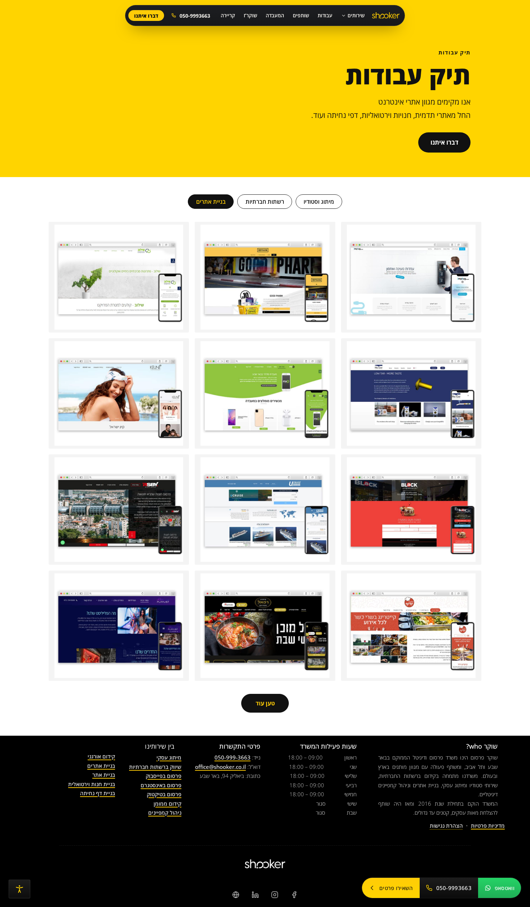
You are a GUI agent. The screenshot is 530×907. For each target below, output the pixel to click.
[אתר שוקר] (236, 895)
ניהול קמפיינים (164, 812)
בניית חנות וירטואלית (91, 784)
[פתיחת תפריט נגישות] (19, 889)
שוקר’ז (250, 15)
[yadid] (411, 626)
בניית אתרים (211, 202)
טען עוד (265, 703)
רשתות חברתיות (265, 202)
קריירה (228, 15)
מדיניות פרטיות (488, 825)
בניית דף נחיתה (97, 793)
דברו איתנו (146, 15)
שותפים (301, 15)
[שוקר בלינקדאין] (255, 895)
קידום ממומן (167, 803)
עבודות (325, 15)
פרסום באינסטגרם (161, 785)
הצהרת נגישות (446, 825)
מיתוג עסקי (168, 757)
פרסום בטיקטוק (164, 794)
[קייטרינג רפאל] (265, 626)
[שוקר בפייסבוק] (294, 895)
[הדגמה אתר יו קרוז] (265, 509)
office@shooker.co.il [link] (220, 766)
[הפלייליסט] (119, 626)
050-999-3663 (233, 757)
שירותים (356, 15)
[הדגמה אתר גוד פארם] (265, 277)
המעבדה (275, 15)
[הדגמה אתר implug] (411, 277)
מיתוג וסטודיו (319, 202)
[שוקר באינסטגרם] (275, 895)
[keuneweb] (119, 393)
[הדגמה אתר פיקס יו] (265, 393)
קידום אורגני (101, 756)
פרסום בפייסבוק (163, 775)
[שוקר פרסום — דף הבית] (385, 15)
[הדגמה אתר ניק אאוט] (411, 393)
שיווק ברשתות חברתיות (155, 766)
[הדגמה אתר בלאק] (411, 509)
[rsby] (119, 509)
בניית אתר (103, 774)
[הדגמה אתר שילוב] (119, 277)
